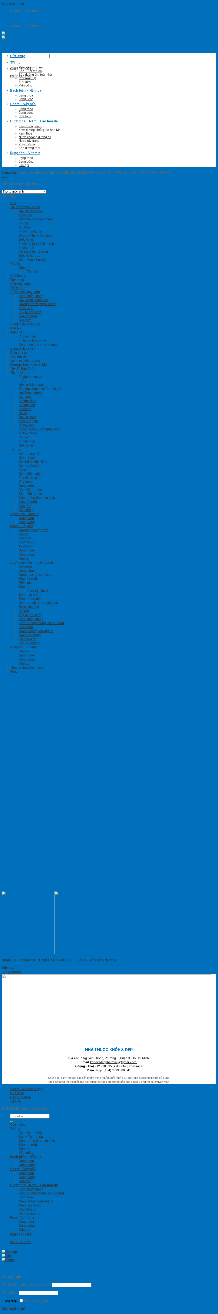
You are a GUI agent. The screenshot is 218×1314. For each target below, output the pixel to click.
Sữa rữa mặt (28, 579)
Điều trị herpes (29, 256)
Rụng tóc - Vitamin (23, 647)
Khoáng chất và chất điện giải (40, 389)
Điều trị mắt (27, 417)
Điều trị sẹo (18, 352)
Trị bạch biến (28, 433)
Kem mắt (17, 332)
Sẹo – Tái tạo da (30, 71)
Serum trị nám (29, 595)
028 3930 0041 (21, 69)
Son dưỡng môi (29, 148)
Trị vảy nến (26, 425)
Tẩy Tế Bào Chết (22, 369)
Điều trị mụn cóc (31, 211)
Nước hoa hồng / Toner (36, 575)
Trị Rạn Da (17, 288)
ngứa (22, 381)
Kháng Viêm (27, 401)
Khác (13, 671)
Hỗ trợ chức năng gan (34, 251)
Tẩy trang (17, 280)
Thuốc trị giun (29, 421)
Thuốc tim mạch (30, 377)
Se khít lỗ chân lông (33, 461)
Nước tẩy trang (29, 141)
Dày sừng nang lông (33, 300)
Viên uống (25, 85)
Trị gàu (15, 264)
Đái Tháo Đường (31, 393)
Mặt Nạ (15, 328)
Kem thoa (25, 133)
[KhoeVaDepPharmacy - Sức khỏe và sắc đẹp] (19, 35)
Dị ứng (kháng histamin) (36, 235)
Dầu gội (24, 165)
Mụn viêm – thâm (31, 67)
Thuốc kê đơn (20, 373)
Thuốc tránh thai (30, 231)
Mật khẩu (10, 1293)
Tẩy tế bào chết (30, 312)
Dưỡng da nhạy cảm (25, 292)
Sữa (13, 203)
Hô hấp (24, 223)
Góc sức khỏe (20, 1097)
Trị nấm (32, 272)
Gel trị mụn (27, 457)
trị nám (24, 611)
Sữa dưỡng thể (29, 599)
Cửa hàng (17, 56)
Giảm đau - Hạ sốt (32, 260)
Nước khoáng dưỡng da (35, 137)
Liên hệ (15, 1101)
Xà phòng (26, 546)
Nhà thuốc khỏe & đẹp (26, 1089)
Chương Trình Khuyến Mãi (28, 365)
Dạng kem (26, 486)
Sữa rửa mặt (27, 78)
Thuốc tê (25, 409)
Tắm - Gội (26, 308)
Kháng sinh (27, 405)
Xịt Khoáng (18, 276)
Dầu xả (24, 651)
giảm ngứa (26, 542)
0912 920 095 (20, 76)
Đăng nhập (10, 1301)
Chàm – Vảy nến (23, 104)
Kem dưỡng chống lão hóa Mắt (40, 130)
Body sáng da (29, 607)
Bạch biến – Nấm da (25, 90)
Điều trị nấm (27, 239)
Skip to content (13, 4)
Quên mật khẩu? (14, 1309)
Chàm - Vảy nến (21, 526)
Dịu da (23, 534)
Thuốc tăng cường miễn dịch (39, 429)
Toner (23, 470)
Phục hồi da (27, 144)
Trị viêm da (18, 356)
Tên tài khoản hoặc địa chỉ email (26, 1285)
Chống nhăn (27, 336)
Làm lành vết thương (25, 361)
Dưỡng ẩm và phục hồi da (37, 304)
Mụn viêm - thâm (31, 490)
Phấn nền (25, 583)
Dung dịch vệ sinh (23, 348)
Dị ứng (24, 413)
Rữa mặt (25, 538)
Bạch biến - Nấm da (24, 514)
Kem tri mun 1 (29, 453)
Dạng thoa (26, 95)
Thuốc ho (25, 215)
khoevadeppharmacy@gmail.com (113, 1062)
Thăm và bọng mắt (32, 340)
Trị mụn (16, 62)
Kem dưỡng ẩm (30, 466)
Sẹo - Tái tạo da (30, 494)
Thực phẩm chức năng (26, 667)
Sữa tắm (25, 82)
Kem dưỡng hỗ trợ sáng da (38, 603)
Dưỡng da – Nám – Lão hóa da (34, 121)
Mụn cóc (25, 397)
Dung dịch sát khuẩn (25, 324)
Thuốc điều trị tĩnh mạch (36, 243)
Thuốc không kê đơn (25, 207)
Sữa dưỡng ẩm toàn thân (36, 75)
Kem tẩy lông (20, 284)
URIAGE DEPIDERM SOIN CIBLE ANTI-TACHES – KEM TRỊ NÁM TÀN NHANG (59, 960)
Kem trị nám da (38, 591)
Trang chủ (9, 172)
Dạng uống (26, 99)
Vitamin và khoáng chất (36, 219)
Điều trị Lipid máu (31, 385)
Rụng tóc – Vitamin (25, 153)
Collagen (25, 566)
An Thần (25, 227)
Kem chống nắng (30, 126)
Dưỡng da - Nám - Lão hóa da (32, 562)
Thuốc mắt (26, 247)
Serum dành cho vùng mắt (38, 344)
